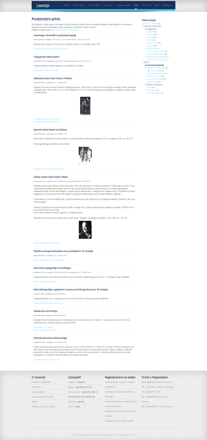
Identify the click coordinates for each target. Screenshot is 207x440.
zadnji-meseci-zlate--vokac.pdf (46, 243)
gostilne (150, 31)
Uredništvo (36, 387)
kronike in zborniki (154, 76)
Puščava (150, 45)
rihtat (70, 406)
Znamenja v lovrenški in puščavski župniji (50, 48)
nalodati (71, 401)
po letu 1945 (152, 43)
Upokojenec (152, 81)
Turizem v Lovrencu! (164, 406)
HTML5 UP (130, 435)
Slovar (157, 5)
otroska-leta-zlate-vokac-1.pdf (46, 119)
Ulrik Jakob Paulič (154, 93)
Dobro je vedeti (93, 5)
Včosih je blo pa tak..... (164, 382)
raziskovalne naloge (155, 79)
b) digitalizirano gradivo (154, 67)
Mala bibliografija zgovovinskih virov (48, 303)
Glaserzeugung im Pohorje (45, 330)
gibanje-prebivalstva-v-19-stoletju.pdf (49, 260)
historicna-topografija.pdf (44, 281)
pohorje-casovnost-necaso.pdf (47, 359)
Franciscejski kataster (156, 73)
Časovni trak (146, 5)
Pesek (149, 40)
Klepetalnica (167, 5)
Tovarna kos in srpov (155, 59)
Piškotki (35, 401)
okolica (150, 37)
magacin (71, 382)
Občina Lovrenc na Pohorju (43, 406)
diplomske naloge (154, 70)
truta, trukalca (74, 392)
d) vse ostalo (150, 90)
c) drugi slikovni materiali (155, 57)
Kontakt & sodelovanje (41, 382)
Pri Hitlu (158, 392)
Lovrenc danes (78, 5)
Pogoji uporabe (38, 392)
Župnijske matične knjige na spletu (119, 421)
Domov (66, 5)
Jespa (136, 5)
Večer (149, 87)
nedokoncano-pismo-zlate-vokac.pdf (49, 169)
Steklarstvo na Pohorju (43, 327)
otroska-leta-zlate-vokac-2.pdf (46, 121)
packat (71, 387)
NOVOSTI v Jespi (150, 23)
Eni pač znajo (108, 5)
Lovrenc (150, 34)
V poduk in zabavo (123, 5)
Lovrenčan (42, 5)
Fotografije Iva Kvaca (156, 54)
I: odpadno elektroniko (164, 387)
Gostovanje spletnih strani (43, 396)
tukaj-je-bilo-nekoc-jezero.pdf (46, 70)
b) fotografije (150, 48)
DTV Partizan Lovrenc (156, 51)
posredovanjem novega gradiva (65, 29)
